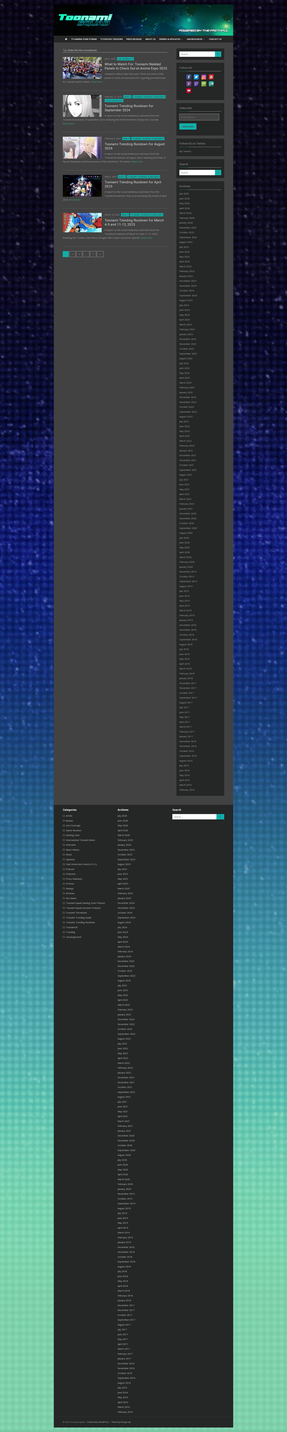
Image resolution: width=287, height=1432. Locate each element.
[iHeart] (188, 88)
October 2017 (186, 692)
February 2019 (187, 615)
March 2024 (185, 324)
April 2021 (184, 494)
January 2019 (186, 620)
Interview (71, 844)
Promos (70, 883)
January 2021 (186, 508)
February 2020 (187, 561)
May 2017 (184, 716)
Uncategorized (113, 100)
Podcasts (71, 873)
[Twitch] (196, 82)
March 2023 (185, 382)
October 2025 (186, 232)
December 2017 (187, 683)
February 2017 (187, 731)
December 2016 (187, 741)
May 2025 (184, 256)
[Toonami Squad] (143, 20)
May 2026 (184, 203)
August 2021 (186, 474)
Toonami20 (72, 927)
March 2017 (185, 726)
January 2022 (186, 450)
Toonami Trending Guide (78, 917)
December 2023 (187, 338)
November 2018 (187, 629)
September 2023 (188, 353)
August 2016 (186, 760)
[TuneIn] (211, 82)
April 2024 (184, 319)
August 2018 (186, 644)
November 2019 (187, 571)
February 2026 (187, 217)
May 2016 (184, 775)
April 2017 (184, 721)
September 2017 (188, 697)
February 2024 (187, 329)
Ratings (70, 888)
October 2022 (186, 406)
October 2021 (186, 464)
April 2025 (184, 261)
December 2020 (187, 513)
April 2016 (184, 780)
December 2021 (187, 455)
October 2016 (186, 750)
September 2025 (188, 237)
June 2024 (184, 309)
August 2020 (186, 532)
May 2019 (184, 600)
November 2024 (187, 285)
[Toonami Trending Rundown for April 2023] (82, 186)
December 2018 (187, 624)
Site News (71, 898)
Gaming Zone (73, 835)
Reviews (70, 893)
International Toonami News (80, 840)
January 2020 (186, 566)
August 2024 (186, 300)
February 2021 (187, 503)
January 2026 (186, 222)
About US (150, 39)
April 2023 (184, 377)
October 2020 (186, 523)
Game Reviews (73, 830)
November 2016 (187, 746)
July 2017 (184, 707)
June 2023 (184, 368)
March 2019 (185, 610)
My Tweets (185, 151)
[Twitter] (196, 75)
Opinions (70, 859)
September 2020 (188, 528)
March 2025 (185, 266)
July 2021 (184, 479)
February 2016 (187, 789)
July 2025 (184, 246)
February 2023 (187, 387)
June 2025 (184, 251)
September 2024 (188, 295)
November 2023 (187, 343)
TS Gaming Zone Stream (84, 39)
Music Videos (72, 849)
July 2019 (184, 590)
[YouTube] (211, 75)
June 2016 (184, 770)
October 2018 (186, 634)
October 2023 (186, 348)
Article (69, 815)
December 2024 (187, 280)
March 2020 (185, 557)
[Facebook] (188, 75)
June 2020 (184, 542)
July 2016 (184, 765)
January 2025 (186, 276)
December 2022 (187, 397)
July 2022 (184, 421)
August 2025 (186, 242)
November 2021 (187, 460)
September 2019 (188, 581)
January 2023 (186, 392)
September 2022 (188, 411)
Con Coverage (125, 59)
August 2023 (186, 358)
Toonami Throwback (76, 912)
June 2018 (184, 654)
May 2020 (184, 547)
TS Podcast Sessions (111, 39)
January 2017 (186, 736)
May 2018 (184, 658)
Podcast (70, 869)
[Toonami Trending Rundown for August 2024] (82, 148)
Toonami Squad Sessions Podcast (83, 907)
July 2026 (184, 193)
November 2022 (187, 402)
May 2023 (184, 372)
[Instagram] (203, 75)
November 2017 (187, 687)
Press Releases (134, 39)
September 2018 (188, 639)
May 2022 (184, 431)
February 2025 (187, 271)
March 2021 (185, 498)
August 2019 (186, 586)
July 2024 (184, 305)
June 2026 (184, 198)
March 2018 (185, 668)
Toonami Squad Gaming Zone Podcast (85, 902)
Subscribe (187, 126)
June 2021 (184, 484)
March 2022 (185, 440)
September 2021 (188, 469)
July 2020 (184, 537)
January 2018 (186, 678)
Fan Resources (194, 39)
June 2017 (184, 712)
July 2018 (184, 649)
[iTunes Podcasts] (188, 82)
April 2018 (184, 663)
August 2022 (186, 416)
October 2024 (186, 290)
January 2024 (186, 334)
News (126, 97)
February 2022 (187, 445)
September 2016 (188, 755)
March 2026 (185, 212)
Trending (70, 932)
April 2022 (184, 435)
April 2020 (184, 552)
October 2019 (186, 576)
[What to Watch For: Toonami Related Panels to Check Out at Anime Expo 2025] (82, 68)
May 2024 (184, 314)
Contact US (215, 39)
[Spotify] (203, 82)
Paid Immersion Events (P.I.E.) (81, 864)
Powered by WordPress (98, 1422)
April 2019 (184, 605)
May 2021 (184, 489)
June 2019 (184, 595)
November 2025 (187, 227)
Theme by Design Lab (121, 1422)
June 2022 (184, 426)
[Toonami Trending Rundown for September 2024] (82, 106)
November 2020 (187, 518)
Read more (97, 81)
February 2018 (187, 673)
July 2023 (184, 363)
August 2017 (186, 702)
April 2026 (184, 208)
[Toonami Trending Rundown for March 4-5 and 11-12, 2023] (82, 222)
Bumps (69, 820)
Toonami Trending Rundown (148, 97)
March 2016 (185, 784)
